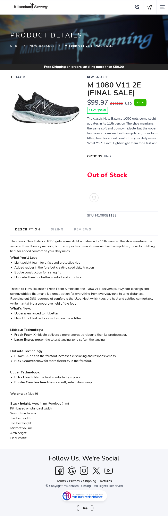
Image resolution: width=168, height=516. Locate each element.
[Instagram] (84, 471)
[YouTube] (108, 471)
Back (19, 77)
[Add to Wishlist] (94, 197)
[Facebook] (59, 471)
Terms (61, 481)
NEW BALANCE (42, 46)
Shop (15, 46)
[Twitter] (96, 471)
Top (85, 508)
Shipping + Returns (97, 481)
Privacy (74, 481)
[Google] (72, 471)
